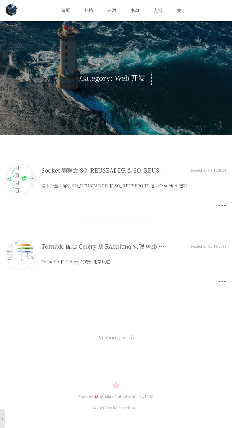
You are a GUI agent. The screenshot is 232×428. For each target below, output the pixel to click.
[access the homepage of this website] (11, 10)
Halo (107, 397)
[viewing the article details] (21, 192)
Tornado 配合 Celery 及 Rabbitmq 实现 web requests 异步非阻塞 (126, 246)
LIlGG (149, 397)
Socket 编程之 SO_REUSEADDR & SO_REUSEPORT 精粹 (116, 170)
